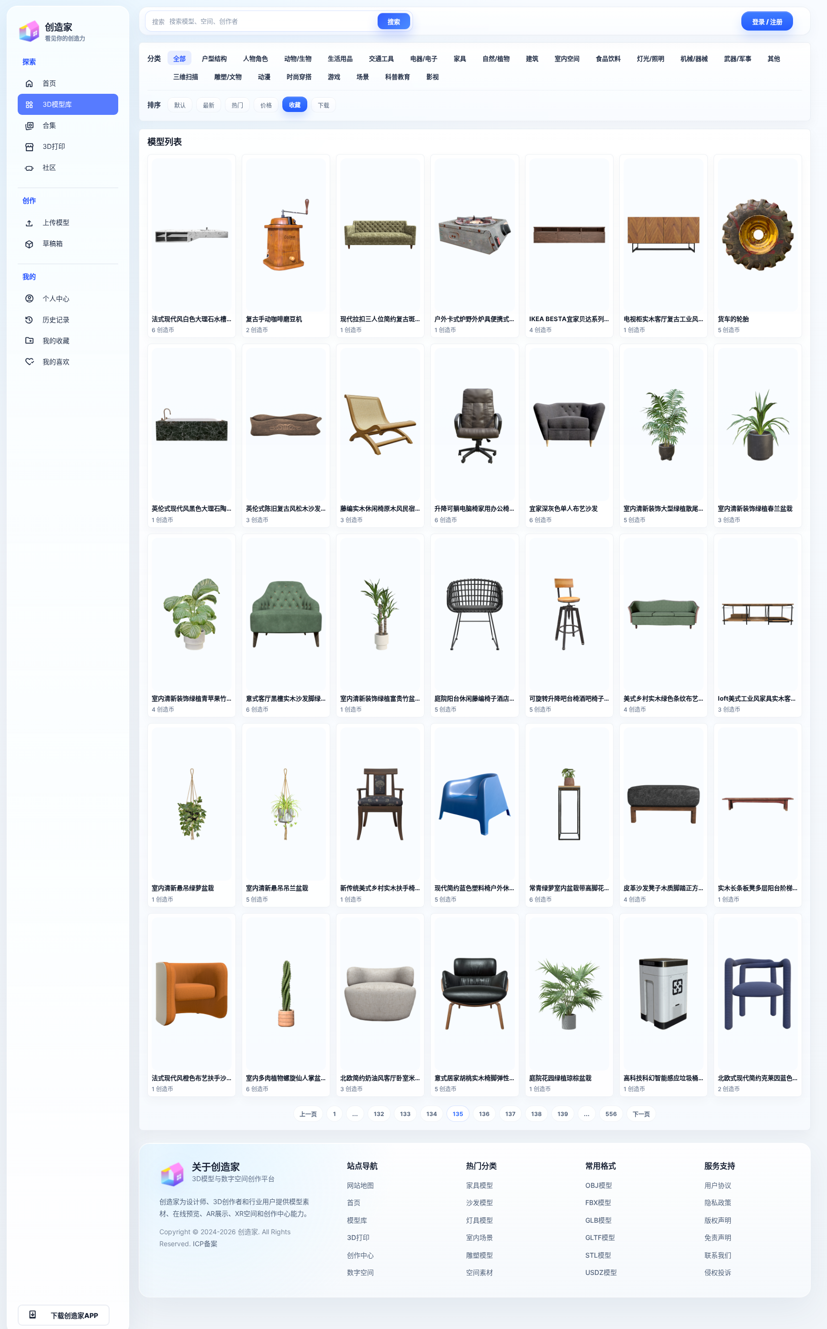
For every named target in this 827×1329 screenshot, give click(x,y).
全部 (179, 58)
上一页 (308, 1114)
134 (431, 1113)
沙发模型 (479, 1202)
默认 (180, 105)
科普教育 (397, 76)
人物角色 (255, 58)
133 (405, 1113)
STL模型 (598, 1255)
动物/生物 (298, 58)
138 (536, 1113)
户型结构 (214, 58)
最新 (208, 105)
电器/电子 (423, 58)
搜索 (394, 21)
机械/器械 (694, 58)
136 (484, 1113)
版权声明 (717, 1220)
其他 (774, 58)
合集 (49, 126)
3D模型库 (57, 105)
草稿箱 (53, 243)
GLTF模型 (600, 1237)
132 (379, 1113)
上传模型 (56, 222)
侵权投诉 (717, 1272)
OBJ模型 (598, 1185)
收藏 (295, 105)
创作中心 (360, 1255)
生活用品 (340, 58)
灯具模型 (479, 1220)
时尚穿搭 (299, 76)
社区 (49, 168)
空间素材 (479, 1272)
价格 (266, 105)
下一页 (641, 1114)
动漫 (264, 76)
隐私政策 (717, 1202)
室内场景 (479, 1237)
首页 (49, 83)
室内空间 (567, 58)
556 (611, 1113)
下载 (323, 105)
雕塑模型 (479, 1255)
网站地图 (360, 1185)
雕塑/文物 (228, 76)
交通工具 (381, 58)
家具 (460, 58)
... (355, 1113)
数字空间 (360, 1272)
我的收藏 (56, 340)
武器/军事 (737, 58)
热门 (237, 105)
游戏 (334, 76)
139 (563, 1113)
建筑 (532, 58)
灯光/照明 (650, 58)
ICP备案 (205, 1244)
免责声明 (717, 1237)
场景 (363, 76)
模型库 (357, 1220)
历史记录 (56, 319)
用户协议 (717, 1185)
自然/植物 (496, 58)
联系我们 (717, 1255)
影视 (432, 76)
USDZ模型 (601, 1272)
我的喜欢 (56, 361)
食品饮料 (608, 58)
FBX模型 (598, 1202)
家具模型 (479, 1185)
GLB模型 (598, 1220)
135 (458, 1113)
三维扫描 (185, 76)
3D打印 (54, 147)
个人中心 (56, 298)
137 (510, 1113)
